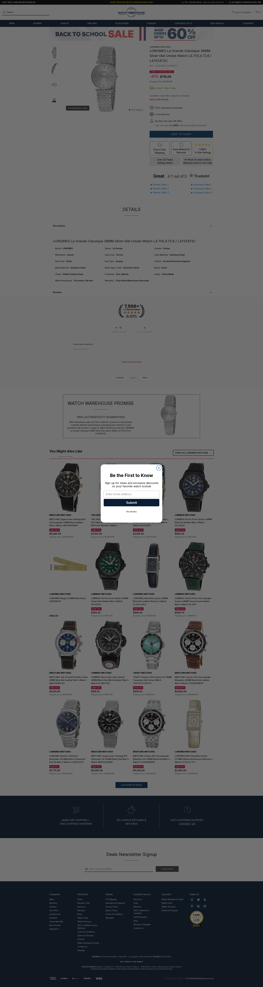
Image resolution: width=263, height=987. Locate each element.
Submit (131, 502)
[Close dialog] (158, 467)
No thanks (131, 511)
